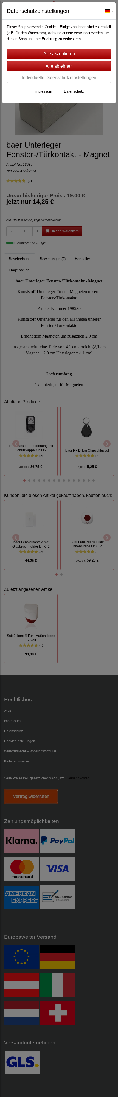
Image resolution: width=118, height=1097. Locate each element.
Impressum (43, 91)
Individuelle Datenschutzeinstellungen (59, 77)
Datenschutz (74, 91)
